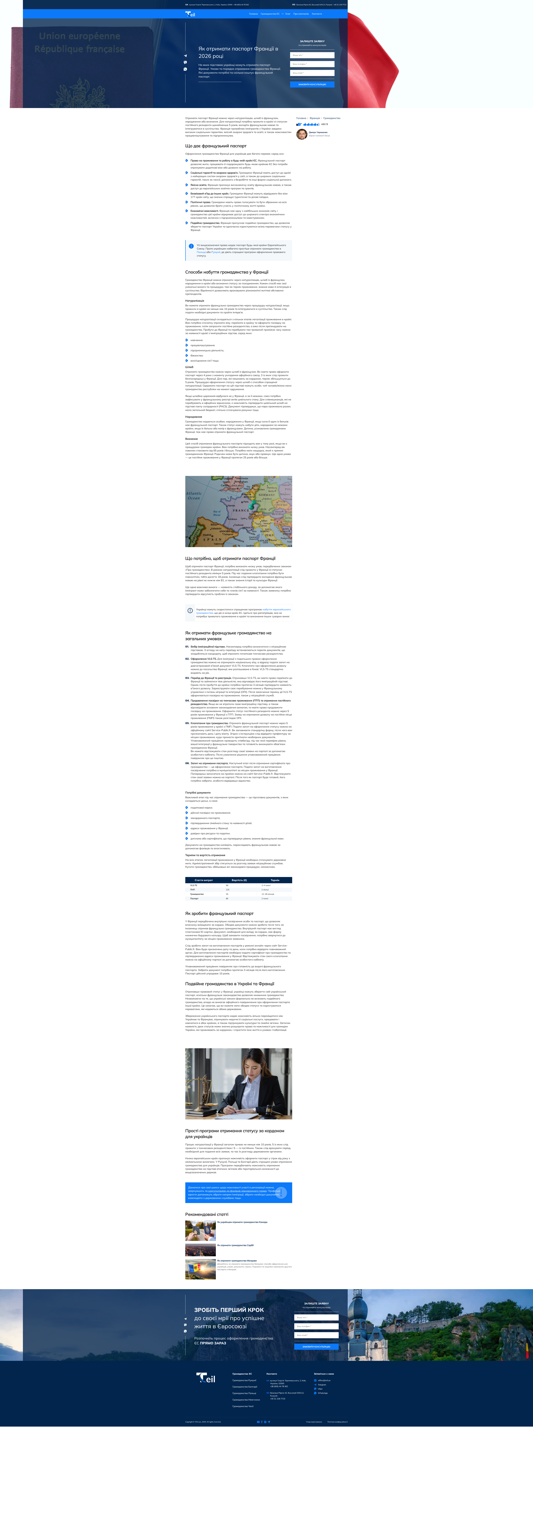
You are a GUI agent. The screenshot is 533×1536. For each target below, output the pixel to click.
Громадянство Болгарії (244, 1386)
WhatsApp (323, 1393)
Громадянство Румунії (244, 1380)
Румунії (215, 252)
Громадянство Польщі (244, 1393)
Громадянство (331, 118)
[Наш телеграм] (185, 56)
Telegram (322, 1384)
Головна (253, 13)
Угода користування (314, 1422)
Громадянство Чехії (242, 1406)
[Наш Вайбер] (185, 62)
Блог (288, 13)
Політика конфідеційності (337, 1422)
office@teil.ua (324, 1380)
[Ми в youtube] (258, 1421)
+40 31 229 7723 (339, 5)
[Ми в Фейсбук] (261, 1421)
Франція (314, 118)
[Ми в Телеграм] (268, 1421)
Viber (320, 1389)
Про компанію (301, 13)
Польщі (201, 252)
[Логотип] (190, 13)
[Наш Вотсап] (185, 69)
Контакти (317, 13)
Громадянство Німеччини (246, 1399)
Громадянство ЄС (242, 1373)
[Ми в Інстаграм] (265, 1421)
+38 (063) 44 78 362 (241, 5)
